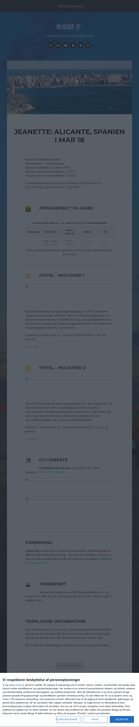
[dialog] (69, 700)
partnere (19, 685)
